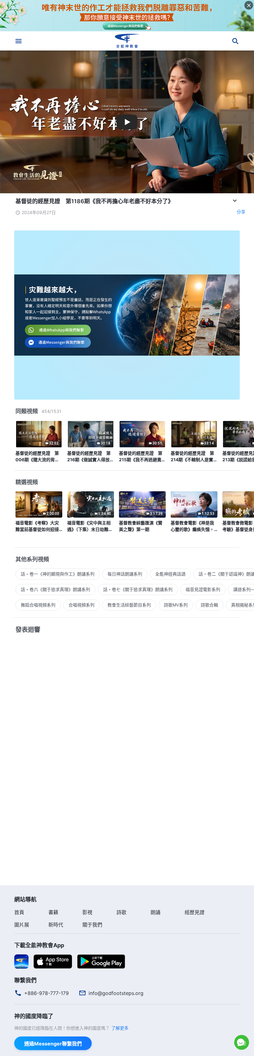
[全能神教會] (127, 40)
